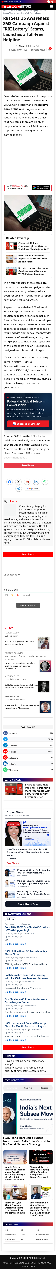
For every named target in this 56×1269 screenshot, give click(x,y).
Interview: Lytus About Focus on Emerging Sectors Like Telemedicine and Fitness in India (15, 1207)
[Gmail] (27, 482)
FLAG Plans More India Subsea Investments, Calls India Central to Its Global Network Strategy (26, 1141)
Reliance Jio (10, 1239)
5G (22, 1230)
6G (6, 1230)
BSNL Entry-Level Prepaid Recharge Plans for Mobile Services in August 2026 (25, 1025)
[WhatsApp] (45, 482)
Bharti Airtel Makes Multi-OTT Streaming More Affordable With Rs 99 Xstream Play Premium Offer (37, 791)
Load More (28, 554)
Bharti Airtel (10, 1234)
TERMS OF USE (44, 1262)
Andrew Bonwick (14, 653)
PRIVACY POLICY (28, 1266)
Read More (28, 465)
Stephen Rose (12, 696)
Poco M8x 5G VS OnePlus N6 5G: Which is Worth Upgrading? (27, 929)
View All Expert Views (28, 904)
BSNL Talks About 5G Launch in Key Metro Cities (26, 953)
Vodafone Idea (42, 1234)
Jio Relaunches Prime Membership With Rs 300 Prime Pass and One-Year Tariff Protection (27, 977)
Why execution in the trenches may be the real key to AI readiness (22, 706)
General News (42, 1239)
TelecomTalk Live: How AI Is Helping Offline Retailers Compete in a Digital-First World (39, 1172)
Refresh (10, 919)
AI (22, 1239)
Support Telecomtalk (12, 2)
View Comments (28, 605)
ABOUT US (8, 1262)
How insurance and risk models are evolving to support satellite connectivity (20, 666)
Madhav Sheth (12, 676)
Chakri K (23, 46)
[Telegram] (19, 489)
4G (37, 1230)
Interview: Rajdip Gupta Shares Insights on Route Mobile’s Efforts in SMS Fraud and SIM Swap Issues (40, 1209)
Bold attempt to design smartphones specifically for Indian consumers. (21, 686)
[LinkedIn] (36, 482)
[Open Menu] (51, 6)
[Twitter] (18, 482)
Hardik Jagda (12, 632)
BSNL (23, 1234)
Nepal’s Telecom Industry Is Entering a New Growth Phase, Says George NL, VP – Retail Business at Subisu (15, 1173)
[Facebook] (10, 482)
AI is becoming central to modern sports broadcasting (19, 642)
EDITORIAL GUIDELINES (25, 1262)
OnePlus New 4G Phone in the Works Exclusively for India (26, 1001)
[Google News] (32, 488)
